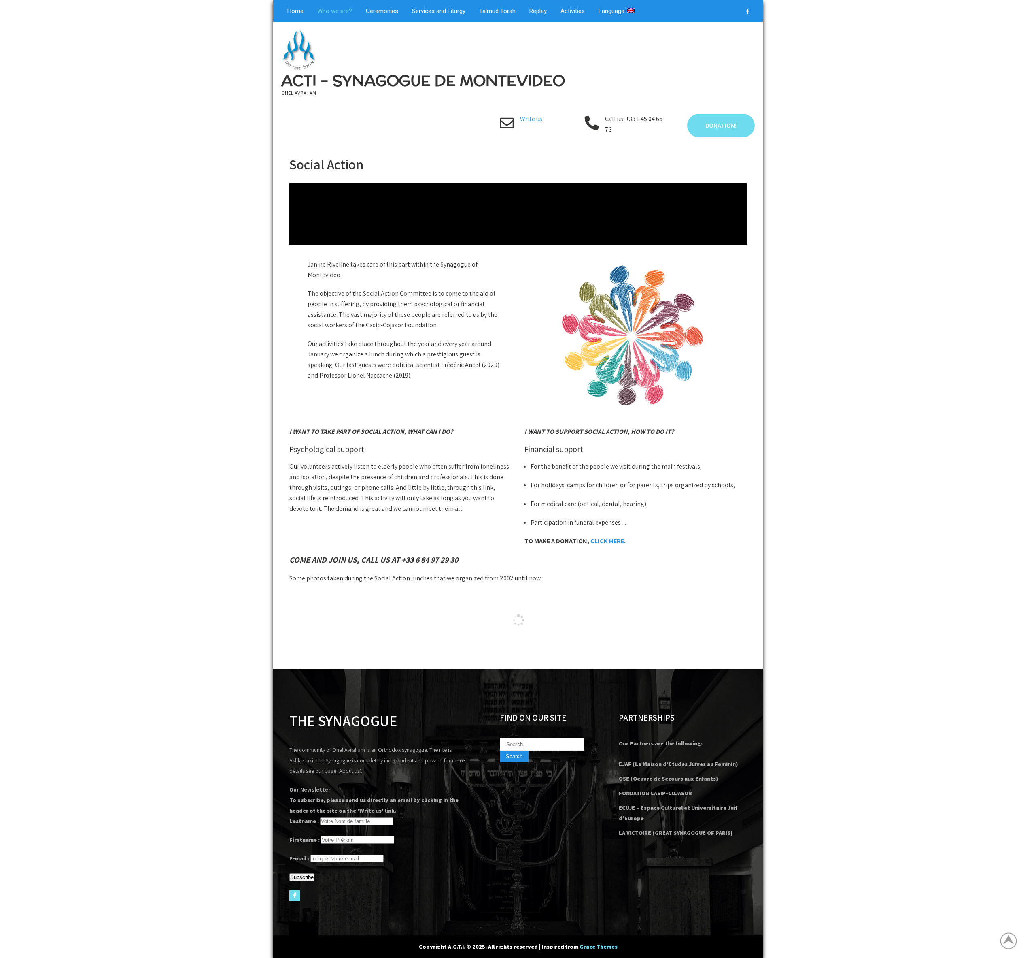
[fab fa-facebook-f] (748, 12)
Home (295, 11)
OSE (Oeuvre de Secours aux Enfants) (668, 778)
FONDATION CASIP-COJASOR (655, 793)
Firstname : (304, 839)
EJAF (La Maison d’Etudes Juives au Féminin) (678, 764)
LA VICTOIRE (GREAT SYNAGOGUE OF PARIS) (675, 832)
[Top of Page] (1013, 940)
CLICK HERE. (608, 541)
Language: (613, 11)
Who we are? (334, 11)
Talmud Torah (497, 11)
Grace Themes (599, 946)
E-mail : (299, 858)
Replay (538, 11)
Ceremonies (382, 11)
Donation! (721, 125)
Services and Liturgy (438, 11)
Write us (531, 119)
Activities (572, 11)
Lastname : (304, 821)
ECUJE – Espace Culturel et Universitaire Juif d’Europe (678, 813)
